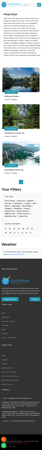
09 (10, 232)
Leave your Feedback (10, 376)
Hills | (35, 203)
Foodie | (28, 208)
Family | (29, 203)
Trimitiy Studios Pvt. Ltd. (20, 443)
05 (23, 228)
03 (14, 228)
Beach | (8, 206)
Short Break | (28, 206)
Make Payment (10, 299)
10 (14, 232)
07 (32, 228)
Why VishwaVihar (9, 269)
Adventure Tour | (12, 216)
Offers (35, 299)
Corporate (6, 317)
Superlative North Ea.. (14, 170)
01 (5, 228)
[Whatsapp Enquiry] (3, 445)
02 (10, 228)
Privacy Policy (7, 384)
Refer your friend (9, 372)
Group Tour (23, 216)
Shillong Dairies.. (11, 96)
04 (19, 228)
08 (6, 232)
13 (26, 232)
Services (5, 333)
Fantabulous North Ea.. (14, 133)
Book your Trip (7, 368)
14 (30, 232)
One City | (9, 203)
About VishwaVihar (9, 337)
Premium (5, 325)
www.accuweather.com (15, 254)
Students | (9, 208)
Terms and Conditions (10, 380)
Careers (5, 359)
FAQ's (4, 355)
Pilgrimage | (17, 206)
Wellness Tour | (11, 214)
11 (18, 232)
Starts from (11, 92)
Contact (5, 364)
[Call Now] (3, 439)
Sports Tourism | (24, 211)
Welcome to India (8, 321)
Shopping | (19, 208)
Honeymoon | (19, 203)
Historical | (22, 201)
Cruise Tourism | (25, 214)
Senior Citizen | (11, 201)
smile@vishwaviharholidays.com (20, 398)
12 (22, 232)
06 (27, 228)
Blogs (4, 329)
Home (4, 313)
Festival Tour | (11, 211)
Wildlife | (31, 201)
